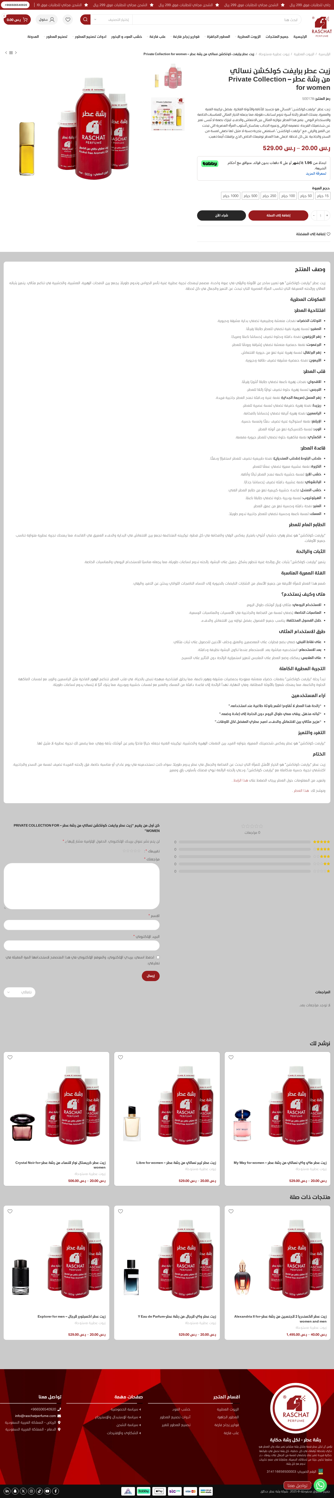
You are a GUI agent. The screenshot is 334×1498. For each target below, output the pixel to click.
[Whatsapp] (320, 1485)
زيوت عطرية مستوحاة (273, 54)
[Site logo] (322, 23)
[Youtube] (47, 1491)
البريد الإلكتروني (146, 936)
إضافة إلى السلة (278, 215)
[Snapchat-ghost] (15, 1491)
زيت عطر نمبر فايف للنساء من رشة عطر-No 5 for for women (60, 1316)
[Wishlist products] (67, 19)
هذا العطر (301, 790)
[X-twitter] (23, 1491)
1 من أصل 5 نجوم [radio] (139, 850)
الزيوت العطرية (303, 54)
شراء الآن (221, 215)
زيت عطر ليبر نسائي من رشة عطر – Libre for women (176, 1162)
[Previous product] (15, 53)
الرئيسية (324, 54)
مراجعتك (152, 858)
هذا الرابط (241, 780)
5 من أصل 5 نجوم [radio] (124, 850)
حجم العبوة (321, 188)
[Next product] (6, 53)
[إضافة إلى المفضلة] (231, 1057)
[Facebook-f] (55, 1491)
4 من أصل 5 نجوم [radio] (128, 850)
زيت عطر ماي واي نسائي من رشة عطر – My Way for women (280, 1162)
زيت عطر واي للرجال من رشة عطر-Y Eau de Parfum (287, 1316)
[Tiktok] (39, 1491)
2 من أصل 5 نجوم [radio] (135, 850)
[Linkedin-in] (7, 1491)
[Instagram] (31, 1491)
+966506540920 (16, 4)
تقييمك (152, 851)
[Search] (85, 19)
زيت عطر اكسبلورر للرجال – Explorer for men (182, 1316)
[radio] (322, 195)
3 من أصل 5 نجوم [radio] (131, 850)
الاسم (154, 915)
